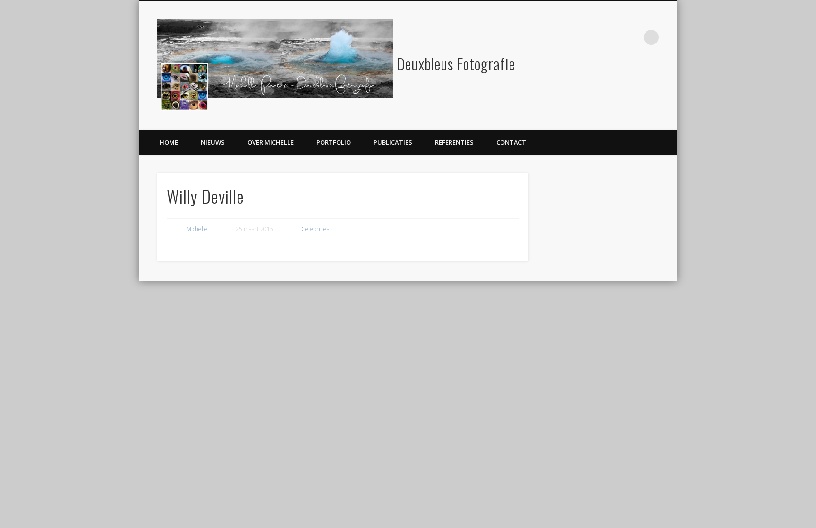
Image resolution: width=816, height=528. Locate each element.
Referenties (454, 142)
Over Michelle (270, 142)
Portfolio (333, 142)
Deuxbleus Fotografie (456, 63)
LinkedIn (631, 37)
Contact (511, 142)
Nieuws (213, 142)
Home (169, 142)
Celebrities (315, 229)
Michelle (197, 229)
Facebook (612, 37)
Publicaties (393, 142)
